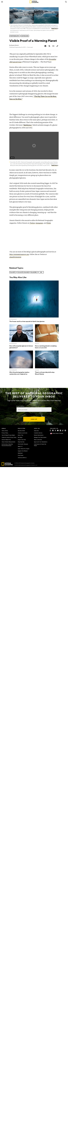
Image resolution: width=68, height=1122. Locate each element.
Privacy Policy (5, 433)
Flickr (49, 223)
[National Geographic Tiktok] (62, 430)
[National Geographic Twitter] (55, 430)
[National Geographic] (34, 1)
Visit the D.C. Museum (23, 444)
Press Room (20, 455)
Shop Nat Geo (21, 441)
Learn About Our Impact (23, 448)
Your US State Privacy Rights (8, 435)
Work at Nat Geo (38, 439)
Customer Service (38, 433)
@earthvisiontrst (15, 257)
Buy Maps (20, 437)
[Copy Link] (57, 46)
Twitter (32, 223)
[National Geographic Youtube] (57, 430)
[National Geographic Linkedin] (60, 430)
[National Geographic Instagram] (50, 430)
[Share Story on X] (49, 46)
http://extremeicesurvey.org (19, 254)
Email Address (20, 406)
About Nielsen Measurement (8, 441)
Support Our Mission (23, 451)
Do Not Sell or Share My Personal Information (7, 444)
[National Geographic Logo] (7, 465)
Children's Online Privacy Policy (9, 437)
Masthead (20, 453)
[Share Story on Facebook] (45, 46)
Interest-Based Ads (6, 439)
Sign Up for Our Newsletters (40, 441)
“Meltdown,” (27, 125)
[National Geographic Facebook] (52, 430)
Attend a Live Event (22, 433)
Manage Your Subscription (40, 437)
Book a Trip (20, 435)
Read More (54, 28)
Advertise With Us (22, 457)
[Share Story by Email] (53, 46)
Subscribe (36, 430)
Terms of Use (5, 430)
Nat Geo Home (21, 430)
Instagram (39, 223)
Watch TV (20, 446)
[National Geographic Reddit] (65, 430)
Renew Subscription (38, 435)
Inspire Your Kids (22, 439)
